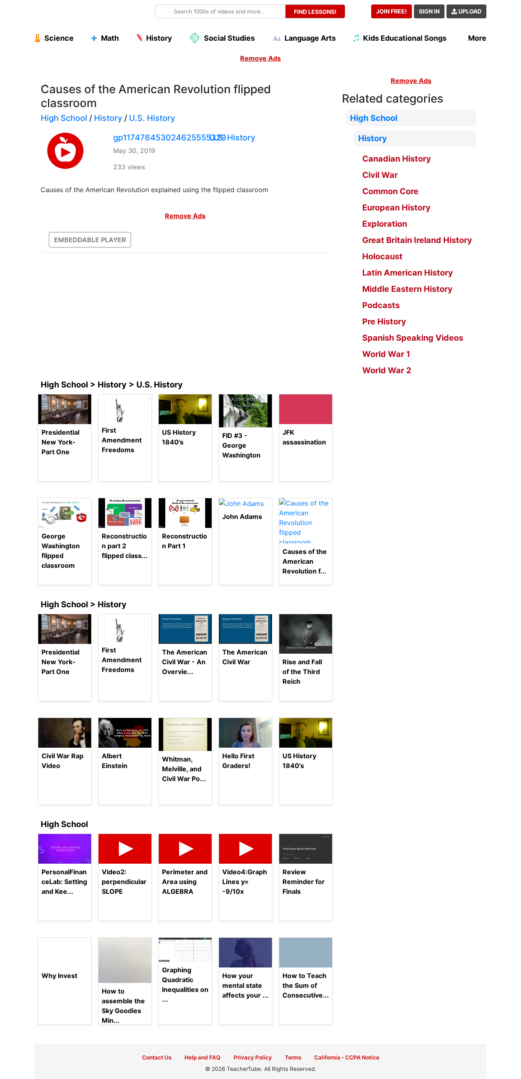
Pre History (384, 321)
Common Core (390, 191)
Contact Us (156, 1057)
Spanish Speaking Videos (412, 338)
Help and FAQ (202, 1057)
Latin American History (407, 273)
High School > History (84, 604)
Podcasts (381, 305)
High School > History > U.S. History (112, 385)
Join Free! (391, 11)
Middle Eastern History (407, 289)
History (108, 118)
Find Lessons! (315, 11)
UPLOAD (469, 11)
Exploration (384, 224)
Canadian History (396, 159)
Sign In (429, 11)
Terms (293, 1057)
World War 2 (387, 370)
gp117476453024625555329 (169, 137)
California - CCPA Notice (346, 1057)
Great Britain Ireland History (417, 240)
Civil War (380, 175)
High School (64, 118)
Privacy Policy (253, 1057)
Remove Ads (260, 58)
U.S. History (152, 118)
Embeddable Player (90, 240)
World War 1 (386, 354)
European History (396, 207)
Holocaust (382, 256)
